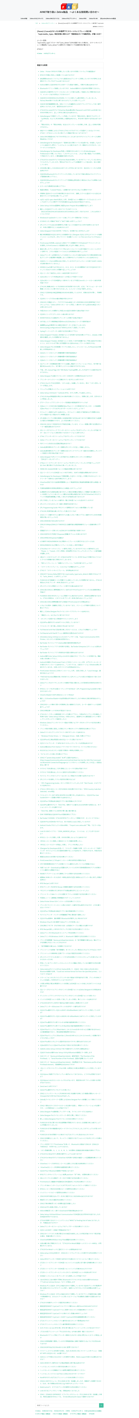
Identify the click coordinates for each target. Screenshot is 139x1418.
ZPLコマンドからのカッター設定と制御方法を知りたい (59, 504)
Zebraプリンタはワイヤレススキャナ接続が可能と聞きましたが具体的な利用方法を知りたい (71, 684)
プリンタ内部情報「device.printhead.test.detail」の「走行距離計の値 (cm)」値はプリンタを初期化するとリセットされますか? (70, 941)
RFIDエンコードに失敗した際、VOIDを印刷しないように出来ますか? (63, 837)
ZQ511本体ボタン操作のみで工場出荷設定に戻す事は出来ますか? (62, 1363)
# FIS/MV (91, 1414)
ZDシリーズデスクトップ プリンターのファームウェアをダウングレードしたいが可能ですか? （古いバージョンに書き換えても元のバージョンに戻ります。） (70, 431)
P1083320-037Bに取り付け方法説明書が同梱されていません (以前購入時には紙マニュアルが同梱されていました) (70, 1123)
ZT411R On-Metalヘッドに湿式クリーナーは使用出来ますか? (61, 1249)
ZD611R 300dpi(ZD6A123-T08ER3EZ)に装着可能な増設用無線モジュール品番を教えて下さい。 (70, 525)
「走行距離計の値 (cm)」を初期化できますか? (56, 946)
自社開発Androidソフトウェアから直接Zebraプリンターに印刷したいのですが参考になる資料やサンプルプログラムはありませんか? (70, 79)
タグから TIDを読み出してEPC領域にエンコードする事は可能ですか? (63, 768)
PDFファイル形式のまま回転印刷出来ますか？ (56, 443)
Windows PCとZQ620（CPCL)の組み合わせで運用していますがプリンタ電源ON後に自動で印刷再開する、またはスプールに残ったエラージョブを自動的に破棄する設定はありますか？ (70, 1296)
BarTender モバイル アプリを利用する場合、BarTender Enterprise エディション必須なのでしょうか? (70, 647)
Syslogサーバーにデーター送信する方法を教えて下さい (59, 331)
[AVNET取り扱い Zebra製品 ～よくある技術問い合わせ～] (69, 6)
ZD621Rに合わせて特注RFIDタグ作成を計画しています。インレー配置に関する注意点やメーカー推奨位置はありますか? (71, 425)
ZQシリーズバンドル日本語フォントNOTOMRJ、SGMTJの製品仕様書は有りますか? (69, 472)
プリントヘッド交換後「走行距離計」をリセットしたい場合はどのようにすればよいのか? (70, 950)
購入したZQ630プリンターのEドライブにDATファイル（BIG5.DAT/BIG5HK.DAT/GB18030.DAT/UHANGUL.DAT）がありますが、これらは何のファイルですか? (70, 211)
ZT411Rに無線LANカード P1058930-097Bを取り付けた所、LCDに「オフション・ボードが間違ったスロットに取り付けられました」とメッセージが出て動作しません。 (71, 287)
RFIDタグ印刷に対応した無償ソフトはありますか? (57, 75)
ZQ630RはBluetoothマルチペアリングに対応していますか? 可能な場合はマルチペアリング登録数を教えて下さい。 (70, 175)
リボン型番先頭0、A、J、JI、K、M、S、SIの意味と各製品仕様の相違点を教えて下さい (70, 1150)
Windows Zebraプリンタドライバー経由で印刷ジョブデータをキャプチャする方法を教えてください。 (70, 723)
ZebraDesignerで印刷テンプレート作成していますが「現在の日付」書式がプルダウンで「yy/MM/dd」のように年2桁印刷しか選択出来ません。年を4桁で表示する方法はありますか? (71, 118)
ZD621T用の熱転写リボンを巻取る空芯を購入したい (58, 1203)
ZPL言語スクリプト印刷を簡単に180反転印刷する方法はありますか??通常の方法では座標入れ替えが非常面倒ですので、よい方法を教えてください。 (70, 419)
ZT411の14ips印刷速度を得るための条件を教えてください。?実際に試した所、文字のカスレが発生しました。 (71, 397)
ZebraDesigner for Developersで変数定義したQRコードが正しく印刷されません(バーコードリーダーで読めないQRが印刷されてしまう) (70, 477)
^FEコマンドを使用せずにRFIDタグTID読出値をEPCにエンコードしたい (64, 890)
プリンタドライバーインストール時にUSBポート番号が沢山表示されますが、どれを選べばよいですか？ (70, 906)
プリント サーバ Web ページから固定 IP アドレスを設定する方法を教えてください (68, 894)
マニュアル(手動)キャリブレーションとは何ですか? (57, 389)
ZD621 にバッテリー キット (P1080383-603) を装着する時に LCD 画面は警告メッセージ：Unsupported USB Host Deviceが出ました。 (71, 1094)
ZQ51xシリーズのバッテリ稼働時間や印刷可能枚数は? (58, 356)
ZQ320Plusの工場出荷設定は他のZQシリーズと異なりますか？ (61, 739)
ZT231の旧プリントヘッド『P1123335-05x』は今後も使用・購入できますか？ (67, 1331)
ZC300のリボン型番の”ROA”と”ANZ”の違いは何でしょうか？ (61, 221)
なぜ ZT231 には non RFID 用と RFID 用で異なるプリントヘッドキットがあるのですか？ (70, 1328)
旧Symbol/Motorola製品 (108, 18)
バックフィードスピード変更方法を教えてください (57, 1192)
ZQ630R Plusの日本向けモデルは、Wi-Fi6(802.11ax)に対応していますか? (65, 821)
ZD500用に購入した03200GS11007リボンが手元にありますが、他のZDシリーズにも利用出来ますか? (70, 169)
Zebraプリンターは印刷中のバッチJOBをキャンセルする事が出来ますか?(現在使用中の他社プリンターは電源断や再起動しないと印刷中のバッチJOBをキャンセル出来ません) (70, 256)
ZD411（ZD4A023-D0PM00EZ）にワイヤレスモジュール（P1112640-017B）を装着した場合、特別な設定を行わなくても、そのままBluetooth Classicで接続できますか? (71, 1395)
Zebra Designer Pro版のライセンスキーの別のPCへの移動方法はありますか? (66, 376)
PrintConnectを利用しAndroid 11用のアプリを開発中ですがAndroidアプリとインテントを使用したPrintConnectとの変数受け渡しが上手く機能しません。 (70, 244)
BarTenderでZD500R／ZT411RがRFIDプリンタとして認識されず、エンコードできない (69, 818)
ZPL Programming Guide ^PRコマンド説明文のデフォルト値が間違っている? (66, 507)
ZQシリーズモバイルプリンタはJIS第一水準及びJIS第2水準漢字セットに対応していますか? (70, 1069)
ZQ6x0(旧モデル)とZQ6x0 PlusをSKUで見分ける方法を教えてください (64, 1045)
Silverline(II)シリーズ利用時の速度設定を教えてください (59, 1167)
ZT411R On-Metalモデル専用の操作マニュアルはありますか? (61, 1154)
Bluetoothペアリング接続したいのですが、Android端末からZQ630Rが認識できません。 (70, 88)
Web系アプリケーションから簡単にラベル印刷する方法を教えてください (65, 873)
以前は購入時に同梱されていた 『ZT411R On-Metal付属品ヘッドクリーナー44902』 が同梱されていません (70, 1244)
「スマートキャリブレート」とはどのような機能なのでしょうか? (62, 567)
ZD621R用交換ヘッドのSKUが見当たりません (55, 710)
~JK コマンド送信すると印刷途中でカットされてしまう (59, 619)
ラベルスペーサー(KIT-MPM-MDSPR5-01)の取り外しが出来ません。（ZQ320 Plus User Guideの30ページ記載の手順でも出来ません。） (69, 796)
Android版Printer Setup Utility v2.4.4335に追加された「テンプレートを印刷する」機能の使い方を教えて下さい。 (70, 657)
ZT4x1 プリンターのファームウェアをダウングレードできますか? (62, 436)
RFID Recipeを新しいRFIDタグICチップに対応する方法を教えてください (65, 929)
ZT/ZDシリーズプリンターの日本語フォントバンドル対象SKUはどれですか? (66, 1268)
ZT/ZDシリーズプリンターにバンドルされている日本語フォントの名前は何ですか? (68, 1272)
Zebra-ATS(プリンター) (69, 18)
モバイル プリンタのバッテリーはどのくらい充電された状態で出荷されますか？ (67, 776)
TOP (36, 23)
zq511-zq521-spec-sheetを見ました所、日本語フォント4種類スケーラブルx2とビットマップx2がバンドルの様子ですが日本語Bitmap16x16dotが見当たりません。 (70, 200)
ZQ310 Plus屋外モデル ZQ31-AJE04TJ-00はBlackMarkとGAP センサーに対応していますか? (70, 1011)
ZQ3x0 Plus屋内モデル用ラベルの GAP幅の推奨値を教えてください (63, 1022)
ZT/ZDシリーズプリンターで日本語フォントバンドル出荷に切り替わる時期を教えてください (71, 1263)
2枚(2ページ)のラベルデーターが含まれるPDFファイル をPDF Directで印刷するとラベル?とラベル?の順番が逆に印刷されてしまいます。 (70, 558)
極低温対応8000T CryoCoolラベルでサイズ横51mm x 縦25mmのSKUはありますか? (68, 1306)
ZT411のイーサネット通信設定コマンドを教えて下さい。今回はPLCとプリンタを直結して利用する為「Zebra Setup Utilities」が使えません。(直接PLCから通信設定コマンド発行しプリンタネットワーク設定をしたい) (71, 716)
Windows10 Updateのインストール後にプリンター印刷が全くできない (64, 217)
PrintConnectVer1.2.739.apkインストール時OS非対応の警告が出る (63, 860)
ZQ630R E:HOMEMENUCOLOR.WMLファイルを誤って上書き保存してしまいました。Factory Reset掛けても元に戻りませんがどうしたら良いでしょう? (69, 99)
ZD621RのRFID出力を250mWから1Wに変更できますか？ (59, 1347)
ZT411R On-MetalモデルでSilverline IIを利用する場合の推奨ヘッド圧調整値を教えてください (70, 1158)
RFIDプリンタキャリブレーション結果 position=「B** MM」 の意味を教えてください (69, 1174)
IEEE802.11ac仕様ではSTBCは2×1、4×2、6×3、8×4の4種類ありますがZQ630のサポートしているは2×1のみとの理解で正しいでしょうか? (71, 268)
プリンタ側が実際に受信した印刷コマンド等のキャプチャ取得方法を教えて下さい (68, 728)
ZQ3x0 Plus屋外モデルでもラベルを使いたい (55, 1090)
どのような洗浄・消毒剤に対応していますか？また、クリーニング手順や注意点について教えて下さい (70, 606)
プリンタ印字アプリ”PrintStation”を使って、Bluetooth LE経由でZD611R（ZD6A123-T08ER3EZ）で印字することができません (69, 1145)
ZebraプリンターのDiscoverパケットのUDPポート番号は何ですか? (63, 1006)
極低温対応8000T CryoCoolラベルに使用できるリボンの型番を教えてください (67, 1310)
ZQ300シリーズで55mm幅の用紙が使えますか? (56, 298)
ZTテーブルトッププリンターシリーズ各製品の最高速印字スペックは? (64, 402)
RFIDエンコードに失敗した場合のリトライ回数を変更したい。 (61, 841)
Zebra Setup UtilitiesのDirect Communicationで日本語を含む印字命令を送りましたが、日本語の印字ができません (71, 1215)
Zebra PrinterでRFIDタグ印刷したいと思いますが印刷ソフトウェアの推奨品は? (67, 71)
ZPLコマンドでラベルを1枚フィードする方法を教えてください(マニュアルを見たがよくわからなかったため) (71, 958)
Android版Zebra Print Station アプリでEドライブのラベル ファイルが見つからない (68, 747)
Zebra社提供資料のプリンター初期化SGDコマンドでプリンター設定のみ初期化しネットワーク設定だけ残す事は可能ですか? (71, 452)
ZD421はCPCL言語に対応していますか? (53, 1207)
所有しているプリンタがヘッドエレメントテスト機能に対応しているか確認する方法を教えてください (70, 964)
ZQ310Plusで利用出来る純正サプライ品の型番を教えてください (62, 911)
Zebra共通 (24, 18)
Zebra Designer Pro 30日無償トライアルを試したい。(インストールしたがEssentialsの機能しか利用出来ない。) (70, 348)
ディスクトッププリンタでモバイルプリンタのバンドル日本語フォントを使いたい (68, 995)
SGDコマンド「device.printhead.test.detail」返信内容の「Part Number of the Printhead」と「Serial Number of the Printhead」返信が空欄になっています (67, 1057)
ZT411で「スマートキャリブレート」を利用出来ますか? (59, 570)
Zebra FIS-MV (93, 18)
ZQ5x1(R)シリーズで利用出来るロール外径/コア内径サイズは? (61, 277)
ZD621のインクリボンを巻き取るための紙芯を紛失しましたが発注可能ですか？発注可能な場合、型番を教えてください (70, 1234)
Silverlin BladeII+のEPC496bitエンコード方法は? (57, 695)
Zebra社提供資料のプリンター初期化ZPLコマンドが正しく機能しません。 (65, 447)
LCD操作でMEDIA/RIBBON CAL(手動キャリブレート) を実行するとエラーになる (67, 541)
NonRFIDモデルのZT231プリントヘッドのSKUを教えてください (62, 1377)
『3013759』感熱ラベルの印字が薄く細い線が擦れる (58, 811)
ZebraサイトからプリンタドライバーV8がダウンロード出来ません (62, 732)
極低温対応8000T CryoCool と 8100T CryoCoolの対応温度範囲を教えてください (67, 1317)
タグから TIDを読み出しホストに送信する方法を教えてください (62, 772)
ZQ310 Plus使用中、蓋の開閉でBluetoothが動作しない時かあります (63, 918)
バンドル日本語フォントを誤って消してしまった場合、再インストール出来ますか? (68, 999)
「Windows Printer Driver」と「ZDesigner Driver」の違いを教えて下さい (65, 736)
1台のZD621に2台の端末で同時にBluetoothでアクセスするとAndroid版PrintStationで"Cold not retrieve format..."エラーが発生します (69, 1280)
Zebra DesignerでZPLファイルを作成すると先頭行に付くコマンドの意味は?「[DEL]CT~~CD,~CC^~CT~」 (66, 458)
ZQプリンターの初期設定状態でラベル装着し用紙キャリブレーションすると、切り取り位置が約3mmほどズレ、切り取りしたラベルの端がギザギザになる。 (70, 365)
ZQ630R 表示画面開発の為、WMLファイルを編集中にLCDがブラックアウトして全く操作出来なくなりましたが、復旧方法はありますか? (70, 105)
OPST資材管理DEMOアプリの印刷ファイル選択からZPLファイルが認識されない (67, 864)
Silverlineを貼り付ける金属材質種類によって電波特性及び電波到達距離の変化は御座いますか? (70, 483)
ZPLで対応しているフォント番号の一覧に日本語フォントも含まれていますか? (66, 500)
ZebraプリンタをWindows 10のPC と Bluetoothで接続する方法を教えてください (68, 936)
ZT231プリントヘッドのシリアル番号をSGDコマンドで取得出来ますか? (64, 1321)
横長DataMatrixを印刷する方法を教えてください (56, 857)
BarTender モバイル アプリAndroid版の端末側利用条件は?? (60, 643)
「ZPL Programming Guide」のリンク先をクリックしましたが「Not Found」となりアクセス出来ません (70, 784)
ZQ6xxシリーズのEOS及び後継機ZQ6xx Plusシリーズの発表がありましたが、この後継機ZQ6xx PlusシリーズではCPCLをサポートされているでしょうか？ (70, 407)
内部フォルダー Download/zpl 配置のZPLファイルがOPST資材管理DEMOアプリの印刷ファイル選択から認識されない (70, 868)
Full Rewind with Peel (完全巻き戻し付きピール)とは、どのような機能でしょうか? (68, 629)
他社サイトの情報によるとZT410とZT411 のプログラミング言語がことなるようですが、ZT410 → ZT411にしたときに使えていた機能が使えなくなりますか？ (70, 131)
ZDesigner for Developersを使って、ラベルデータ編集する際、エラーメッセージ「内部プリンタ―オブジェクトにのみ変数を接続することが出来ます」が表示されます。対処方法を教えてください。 (71, 850)
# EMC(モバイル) (47, 1411)
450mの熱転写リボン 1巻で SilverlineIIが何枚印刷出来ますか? (61, 1210)
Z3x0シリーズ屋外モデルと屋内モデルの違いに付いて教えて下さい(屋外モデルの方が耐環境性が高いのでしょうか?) (70, 516)
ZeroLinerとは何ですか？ (49, 1086)
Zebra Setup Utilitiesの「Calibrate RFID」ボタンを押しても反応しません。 (66, 393)
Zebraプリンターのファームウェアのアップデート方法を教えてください (64, 1226)
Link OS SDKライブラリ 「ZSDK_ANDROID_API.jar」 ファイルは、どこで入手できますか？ (69, 832)
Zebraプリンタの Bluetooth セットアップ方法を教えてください (62, 933)
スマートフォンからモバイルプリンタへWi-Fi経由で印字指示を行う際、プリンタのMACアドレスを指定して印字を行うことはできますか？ (70, 978)
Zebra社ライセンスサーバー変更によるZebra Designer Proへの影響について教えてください (70, 1100)
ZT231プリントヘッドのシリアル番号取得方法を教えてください (62, 1324)
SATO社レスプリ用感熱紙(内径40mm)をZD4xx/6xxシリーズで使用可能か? (65, 321)
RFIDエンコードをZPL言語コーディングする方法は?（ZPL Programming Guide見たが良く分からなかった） (71, 690)
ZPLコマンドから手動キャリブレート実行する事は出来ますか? (61, 586)
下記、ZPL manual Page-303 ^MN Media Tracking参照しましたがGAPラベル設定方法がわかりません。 (70, 371)
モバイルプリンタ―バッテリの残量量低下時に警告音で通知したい (62, 915)
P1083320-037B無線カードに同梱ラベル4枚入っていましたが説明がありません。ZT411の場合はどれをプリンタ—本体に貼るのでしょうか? (71, 581)
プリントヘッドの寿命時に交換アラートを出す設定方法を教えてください (65, 953)
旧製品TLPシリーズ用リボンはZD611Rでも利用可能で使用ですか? (62, 530)
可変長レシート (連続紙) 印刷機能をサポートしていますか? (60, 898)
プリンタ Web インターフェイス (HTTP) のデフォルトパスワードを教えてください (68, 1185)
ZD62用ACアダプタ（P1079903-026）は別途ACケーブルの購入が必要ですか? (66, 925)
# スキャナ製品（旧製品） (43, 1414)
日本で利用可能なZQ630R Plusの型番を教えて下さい (58, 814)
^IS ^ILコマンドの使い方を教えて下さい (54, 754)
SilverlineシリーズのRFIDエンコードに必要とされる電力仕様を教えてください (67, 1163)
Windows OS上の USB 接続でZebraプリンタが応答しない (60, 922)
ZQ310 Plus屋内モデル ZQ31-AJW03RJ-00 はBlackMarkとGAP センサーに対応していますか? (70, 1017)
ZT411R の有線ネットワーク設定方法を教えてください (59, 1302)
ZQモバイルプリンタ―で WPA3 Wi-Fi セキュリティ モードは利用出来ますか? (66, 743)
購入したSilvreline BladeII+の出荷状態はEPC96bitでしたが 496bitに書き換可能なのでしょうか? (70, 699)
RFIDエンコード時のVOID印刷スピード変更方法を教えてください (62, 1189)
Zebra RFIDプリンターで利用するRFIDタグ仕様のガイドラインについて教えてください (69, 1259)
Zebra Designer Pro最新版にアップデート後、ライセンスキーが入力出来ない (66, 1111)
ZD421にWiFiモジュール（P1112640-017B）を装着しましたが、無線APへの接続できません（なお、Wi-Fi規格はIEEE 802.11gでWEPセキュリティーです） (70, 1382)
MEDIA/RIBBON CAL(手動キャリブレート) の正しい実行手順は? (61, 545)
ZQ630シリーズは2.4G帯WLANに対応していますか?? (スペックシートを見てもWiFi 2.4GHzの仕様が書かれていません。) (71, 262)
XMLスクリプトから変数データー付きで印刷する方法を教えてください (64, 1178)
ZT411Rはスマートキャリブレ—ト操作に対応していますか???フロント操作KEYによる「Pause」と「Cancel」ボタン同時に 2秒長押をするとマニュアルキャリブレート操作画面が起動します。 (70, 551)
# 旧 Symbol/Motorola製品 (92, 1411)
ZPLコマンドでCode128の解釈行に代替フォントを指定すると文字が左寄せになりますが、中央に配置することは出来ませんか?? (69, 226)
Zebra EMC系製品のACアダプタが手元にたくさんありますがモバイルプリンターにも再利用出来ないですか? (70, 137)
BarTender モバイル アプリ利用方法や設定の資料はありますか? (62, 652)
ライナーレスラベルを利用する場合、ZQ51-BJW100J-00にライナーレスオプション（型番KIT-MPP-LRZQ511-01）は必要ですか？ (71, 1352)
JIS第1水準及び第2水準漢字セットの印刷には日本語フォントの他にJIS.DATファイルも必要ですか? (70, 984)
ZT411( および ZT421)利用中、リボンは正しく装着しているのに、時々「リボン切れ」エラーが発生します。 (70, 384)
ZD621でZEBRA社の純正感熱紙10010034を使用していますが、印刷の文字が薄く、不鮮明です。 (70, 293)
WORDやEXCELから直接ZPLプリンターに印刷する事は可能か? (61, 318)
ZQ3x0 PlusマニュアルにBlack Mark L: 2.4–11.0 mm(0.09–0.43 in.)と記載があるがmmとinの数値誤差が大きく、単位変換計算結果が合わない (70, 1030)
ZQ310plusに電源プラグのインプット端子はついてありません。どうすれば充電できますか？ (70, 1075)
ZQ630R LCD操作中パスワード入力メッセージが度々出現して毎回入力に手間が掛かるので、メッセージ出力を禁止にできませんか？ (70, 93)
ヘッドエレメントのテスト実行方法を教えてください (58, 1366)
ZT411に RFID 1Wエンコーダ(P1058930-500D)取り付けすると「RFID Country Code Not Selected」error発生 (70, 790)
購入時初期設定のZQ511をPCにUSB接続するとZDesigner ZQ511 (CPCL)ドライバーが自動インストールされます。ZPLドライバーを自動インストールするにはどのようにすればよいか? (71, 236)
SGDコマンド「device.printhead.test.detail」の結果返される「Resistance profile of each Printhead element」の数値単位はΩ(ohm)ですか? (71, 1063)
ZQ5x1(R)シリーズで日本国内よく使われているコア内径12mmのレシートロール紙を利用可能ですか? (70, 281)
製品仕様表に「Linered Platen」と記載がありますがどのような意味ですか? (66, 190)
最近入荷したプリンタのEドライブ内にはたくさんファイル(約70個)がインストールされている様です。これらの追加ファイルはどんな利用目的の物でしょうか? (70, 250)
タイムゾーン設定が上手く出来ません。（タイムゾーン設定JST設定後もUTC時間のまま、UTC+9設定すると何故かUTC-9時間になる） (70, 413)
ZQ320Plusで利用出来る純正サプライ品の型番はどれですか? (61, 801)
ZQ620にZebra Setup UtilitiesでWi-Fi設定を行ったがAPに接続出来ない (64, 1049)
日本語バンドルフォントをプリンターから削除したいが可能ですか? (63, 1276)
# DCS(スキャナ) (59, 1411)
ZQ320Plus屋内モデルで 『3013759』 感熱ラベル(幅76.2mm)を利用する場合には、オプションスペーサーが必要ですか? (70, 806)
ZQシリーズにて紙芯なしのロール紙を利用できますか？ (59, 273)
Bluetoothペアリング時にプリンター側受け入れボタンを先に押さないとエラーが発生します (71, 1336)
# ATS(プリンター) (49, 53)
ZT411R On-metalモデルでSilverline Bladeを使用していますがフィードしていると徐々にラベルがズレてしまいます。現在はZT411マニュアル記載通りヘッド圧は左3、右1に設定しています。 (71, 162)
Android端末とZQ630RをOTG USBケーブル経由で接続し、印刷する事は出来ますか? (69, 84)
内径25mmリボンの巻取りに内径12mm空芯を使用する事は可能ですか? (64, 310)
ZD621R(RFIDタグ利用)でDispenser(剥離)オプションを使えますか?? (63, 534)
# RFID (68, 1411)
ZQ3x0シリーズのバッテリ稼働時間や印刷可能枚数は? (58, 353)
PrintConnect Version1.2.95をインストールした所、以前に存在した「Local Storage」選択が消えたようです (70, 671)
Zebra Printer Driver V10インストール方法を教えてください (60, 901)
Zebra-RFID (82, 18)
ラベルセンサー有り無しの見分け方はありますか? (57, 626)
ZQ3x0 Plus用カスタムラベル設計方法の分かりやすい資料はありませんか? (65, 1041)
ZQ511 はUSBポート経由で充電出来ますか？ (55, 1230)
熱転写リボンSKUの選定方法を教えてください (56, 1200)
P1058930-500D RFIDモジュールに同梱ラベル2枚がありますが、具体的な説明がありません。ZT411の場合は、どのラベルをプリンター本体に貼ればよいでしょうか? (70, 597)
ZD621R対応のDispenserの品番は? (52, 538)
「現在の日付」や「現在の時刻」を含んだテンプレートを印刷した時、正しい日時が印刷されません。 (70, 125)
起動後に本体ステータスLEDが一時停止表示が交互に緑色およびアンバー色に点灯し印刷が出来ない (71, 878)
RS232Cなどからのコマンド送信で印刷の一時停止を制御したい (61, 750)
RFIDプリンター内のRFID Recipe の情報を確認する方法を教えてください (65, 887)
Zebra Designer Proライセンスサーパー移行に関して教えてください (63, 1115)
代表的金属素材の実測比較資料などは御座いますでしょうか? (61, 488)
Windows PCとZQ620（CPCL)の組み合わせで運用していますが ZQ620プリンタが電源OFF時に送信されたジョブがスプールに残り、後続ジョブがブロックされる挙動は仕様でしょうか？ (71, 1288)
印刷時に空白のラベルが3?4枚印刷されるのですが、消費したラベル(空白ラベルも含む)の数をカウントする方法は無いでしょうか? (70, 194)
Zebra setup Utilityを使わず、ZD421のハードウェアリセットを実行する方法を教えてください (71, 1254)
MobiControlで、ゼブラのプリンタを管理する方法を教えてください (63, 1387)
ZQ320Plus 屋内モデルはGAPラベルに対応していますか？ (60, 622)
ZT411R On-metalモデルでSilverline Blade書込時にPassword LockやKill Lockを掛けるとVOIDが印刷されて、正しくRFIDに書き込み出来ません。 (71, 111)
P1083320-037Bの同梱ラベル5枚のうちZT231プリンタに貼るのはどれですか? (67, 1134)
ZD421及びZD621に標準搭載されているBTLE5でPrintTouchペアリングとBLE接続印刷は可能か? (70, 591)
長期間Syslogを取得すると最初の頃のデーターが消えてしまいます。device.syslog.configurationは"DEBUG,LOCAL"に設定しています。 (63, 326)
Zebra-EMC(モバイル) (52, 18)
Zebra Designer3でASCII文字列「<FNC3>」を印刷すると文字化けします (64, 231)
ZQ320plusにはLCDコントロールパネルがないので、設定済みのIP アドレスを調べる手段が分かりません (70, 1081)
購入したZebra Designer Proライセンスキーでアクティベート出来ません (65, 611)
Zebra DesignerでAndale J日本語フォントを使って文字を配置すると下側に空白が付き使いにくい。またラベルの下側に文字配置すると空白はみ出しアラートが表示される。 (71, 342)
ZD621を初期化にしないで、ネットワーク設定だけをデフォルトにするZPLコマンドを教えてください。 (71, 1139)
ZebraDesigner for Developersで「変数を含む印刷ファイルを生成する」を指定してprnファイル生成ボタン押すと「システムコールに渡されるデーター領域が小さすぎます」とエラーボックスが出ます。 (70, 145)
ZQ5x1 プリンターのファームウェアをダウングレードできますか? (62, 440)
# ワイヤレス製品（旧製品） (78, 1414)
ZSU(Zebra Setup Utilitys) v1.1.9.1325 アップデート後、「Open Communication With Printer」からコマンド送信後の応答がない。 (69, 638)
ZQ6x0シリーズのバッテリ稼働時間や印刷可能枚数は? (58, 360)
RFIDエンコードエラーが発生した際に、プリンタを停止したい (61, 844)
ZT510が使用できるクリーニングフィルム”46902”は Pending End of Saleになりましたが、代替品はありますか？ (70, 1221)
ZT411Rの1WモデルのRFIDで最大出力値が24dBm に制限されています (64, 1003)
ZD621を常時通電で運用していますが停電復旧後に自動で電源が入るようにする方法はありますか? (70, 1342)
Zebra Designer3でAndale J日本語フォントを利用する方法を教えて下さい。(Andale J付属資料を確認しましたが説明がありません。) (71, 336)
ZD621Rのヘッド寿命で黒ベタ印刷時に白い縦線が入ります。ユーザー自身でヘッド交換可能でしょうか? (70, 705)
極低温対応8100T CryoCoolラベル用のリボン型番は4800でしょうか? (63, 1313)
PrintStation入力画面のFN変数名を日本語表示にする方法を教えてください (66, 1181)
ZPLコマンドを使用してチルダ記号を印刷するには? (57, 779)
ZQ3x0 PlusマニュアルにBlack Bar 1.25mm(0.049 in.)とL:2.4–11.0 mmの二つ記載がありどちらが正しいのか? (70, 1036)
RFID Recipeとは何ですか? (49, 883)
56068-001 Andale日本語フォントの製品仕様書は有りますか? (61, 469)
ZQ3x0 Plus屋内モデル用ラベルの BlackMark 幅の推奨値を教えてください (65, 1026)
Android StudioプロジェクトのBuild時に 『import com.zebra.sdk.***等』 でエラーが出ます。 (70, 826)
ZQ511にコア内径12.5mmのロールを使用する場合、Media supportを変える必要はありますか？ (71, 1358)
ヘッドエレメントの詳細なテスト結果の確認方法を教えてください (62, 1370)
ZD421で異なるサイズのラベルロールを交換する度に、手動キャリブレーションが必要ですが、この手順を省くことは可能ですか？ (70, 1106)
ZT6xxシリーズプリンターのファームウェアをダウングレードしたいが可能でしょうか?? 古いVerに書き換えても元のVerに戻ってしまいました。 (70, 464)
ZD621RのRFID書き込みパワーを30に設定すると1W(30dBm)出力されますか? (66, 1196)
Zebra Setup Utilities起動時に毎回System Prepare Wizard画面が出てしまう (66, 205)
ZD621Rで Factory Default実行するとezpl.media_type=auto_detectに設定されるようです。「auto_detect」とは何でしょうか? (70, 575)
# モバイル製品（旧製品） (61, 1414)
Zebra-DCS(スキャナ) (36, 18)
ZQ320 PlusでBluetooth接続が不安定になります (57, 1171)
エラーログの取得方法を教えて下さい (53, 186)
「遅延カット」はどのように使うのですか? (55, 615)
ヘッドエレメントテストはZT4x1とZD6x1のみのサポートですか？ (62, 1374)
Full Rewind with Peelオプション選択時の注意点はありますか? (61, 633)
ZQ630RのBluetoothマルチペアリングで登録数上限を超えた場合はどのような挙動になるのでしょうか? (70, 181)
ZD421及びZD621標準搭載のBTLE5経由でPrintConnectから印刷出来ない (65, 602)
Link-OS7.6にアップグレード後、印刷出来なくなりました (60, 1390)
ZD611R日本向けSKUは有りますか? (52, 521)
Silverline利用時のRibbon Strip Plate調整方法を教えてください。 (63, 1239)
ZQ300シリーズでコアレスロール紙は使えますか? (57, 314)
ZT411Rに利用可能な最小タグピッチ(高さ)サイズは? (58, 511)
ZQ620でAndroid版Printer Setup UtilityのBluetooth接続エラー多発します (66, 1052)
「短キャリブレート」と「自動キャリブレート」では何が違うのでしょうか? (66, 563)
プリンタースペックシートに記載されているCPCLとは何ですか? (62, 379)
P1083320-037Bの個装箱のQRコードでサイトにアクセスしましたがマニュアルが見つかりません (71, 1129)
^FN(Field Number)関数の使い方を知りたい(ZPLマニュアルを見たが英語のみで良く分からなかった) (70, 678)
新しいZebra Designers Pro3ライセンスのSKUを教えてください (62, 1119)
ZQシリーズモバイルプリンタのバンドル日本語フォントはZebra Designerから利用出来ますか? (70, 990)
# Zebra (39, 53)
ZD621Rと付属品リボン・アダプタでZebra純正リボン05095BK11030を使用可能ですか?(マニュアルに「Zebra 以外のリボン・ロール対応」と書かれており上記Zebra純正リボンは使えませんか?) (70, 304)
